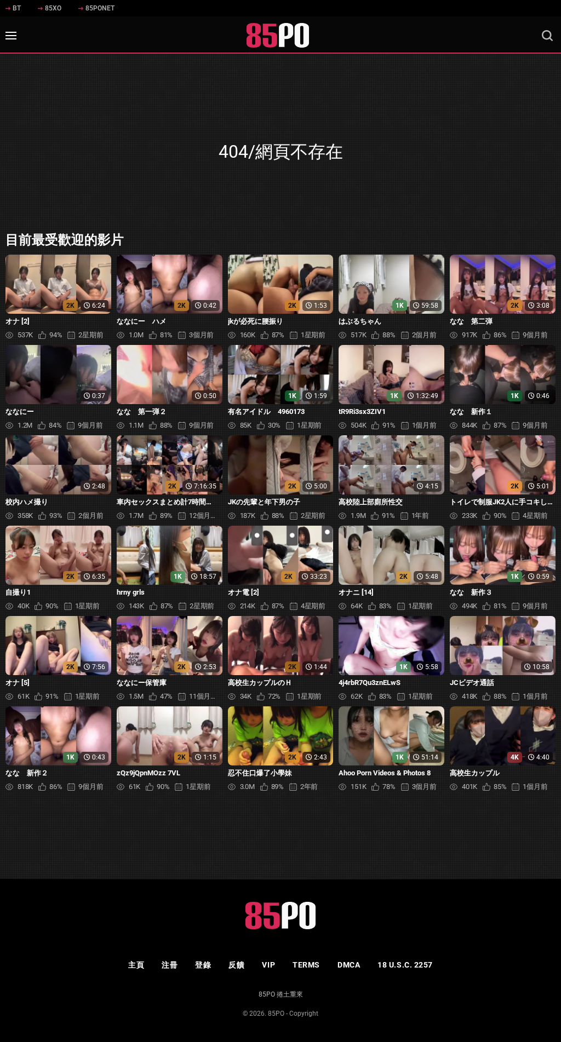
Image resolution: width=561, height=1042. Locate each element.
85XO (53, 8)
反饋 (236, 964)
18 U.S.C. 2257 (405, 964)
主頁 (136, 964)
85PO (276, 1013)
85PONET (100, 8)
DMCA (348, 964)
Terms (306, 964)
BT (17, 8)
